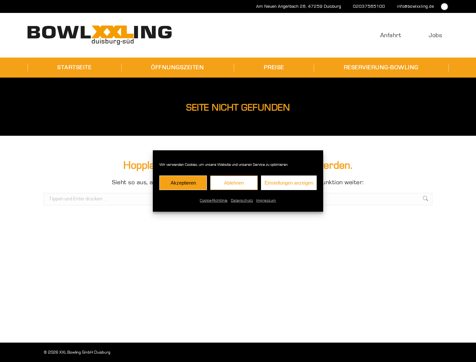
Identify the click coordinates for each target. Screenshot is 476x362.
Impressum (266, 200)
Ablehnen (234, 183)
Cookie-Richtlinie (214, 200)
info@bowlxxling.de (415, 6)
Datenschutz (242, 200)
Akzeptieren (183, 183)
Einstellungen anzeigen (289, 183)
